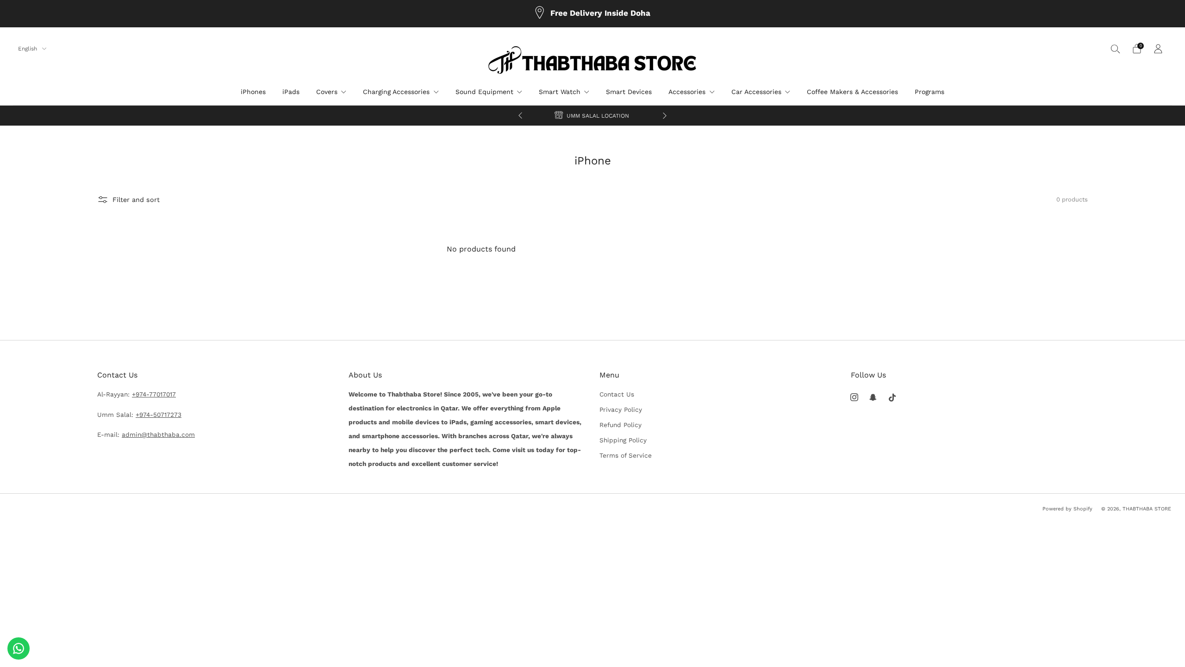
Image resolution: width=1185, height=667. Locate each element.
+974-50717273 (158, 414)
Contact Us (616, 394)
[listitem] (592, 14)
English (28, 48)
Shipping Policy (623, 440)
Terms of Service (625, 455)
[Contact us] (18, 648)
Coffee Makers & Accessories (852, 91)
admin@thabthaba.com (158, 434)
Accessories (686, 91)
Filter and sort (136, 199)
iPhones (253, 91)
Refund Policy (620, 424)
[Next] (665, 115)
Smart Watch (559, 91)
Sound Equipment (484, 91)
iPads (290, 91)
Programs (929, 91)
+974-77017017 (154, 394)
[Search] (1115, 48)
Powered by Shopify (1067, 509)
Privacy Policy (620, 409)
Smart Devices (629, 91)
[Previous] (520, 115)
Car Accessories (756, 91)
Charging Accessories (396, 91)
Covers (326, 91)
